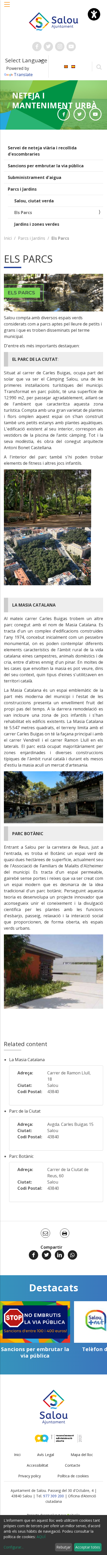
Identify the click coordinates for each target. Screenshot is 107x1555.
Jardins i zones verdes (36, 224)
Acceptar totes (87, 1547)
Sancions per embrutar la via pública (46, 166)
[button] (7, 7)
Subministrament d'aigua (34, 177)
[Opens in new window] (63, 114)
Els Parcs (23, 212)
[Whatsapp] (72, 1255)
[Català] (66, 66)
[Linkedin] (59, 1255)
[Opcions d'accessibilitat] (94, 14)
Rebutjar (63, 1547)
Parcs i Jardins (22, 189)
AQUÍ (41, 1536)
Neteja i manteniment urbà (54, 100)
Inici (8, 238)
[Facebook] (33, 1255)
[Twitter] (46, 1255)
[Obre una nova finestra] (37, 46)
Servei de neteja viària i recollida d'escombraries (42, 151)
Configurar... (14, 1547)
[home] (53, 21)
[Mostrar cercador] (99, 66)
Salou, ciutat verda (34, 201)
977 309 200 (53, 1495)
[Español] (73, 66)
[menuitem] (66, 66)
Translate (23, 74)
